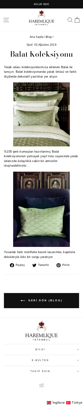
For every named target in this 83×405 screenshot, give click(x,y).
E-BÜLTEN (40, 360)
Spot (30, 44)
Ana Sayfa (36, 37)
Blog (49, 37)
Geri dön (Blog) (45, 300)
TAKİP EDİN (40, 371)
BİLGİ (40, 349)
